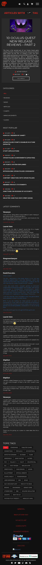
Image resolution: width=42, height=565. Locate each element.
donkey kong (28, 487)
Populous (19, 451)
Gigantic (7, 494)
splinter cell (31, 462)
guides (6, 120)
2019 (19, 480)
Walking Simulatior (28, 491)
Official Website (21, 473)
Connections (8, 451)
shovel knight (9, 476)
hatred (29, 458)
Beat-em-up (17, 494)
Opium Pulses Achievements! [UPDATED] (19, 158)
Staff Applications (11, 151)
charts (6, 111)
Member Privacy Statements (15, 184)
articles (7, 106)
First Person (14, 465)
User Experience (9, 480)
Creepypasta (8, 469)
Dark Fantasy (19, 458)
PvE (5, 462)
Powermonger (22, 476)
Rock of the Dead (26, 484)
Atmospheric (8, 491)
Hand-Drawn (20, 469)
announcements (10, 115)
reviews (7, 98)
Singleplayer (26, 465)
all (5, 93)
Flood (31, 454)
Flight (22, 462)
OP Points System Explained (14, 164)
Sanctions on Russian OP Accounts (17, 191)
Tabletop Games (26, 447)
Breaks (6, 487)
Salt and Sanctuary (10, 484)
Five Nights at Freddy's (11, 498)
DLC (5, 465)
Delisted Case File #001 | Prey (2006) (18, 198)
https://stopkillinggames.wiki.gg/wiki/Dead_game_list (19, 310)
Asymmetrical (30, 451)
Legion (30, 469)
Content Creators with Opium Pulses (19, 178)
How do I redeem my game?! (14, 135)
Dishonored (16, 487)
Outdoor (23, 454)
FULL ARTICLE (21, 78)
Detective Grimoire (10, 454)
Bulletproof (8, 473)
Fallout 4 (13, 462)
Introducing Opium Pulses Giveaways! (18, 171)
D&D (17, 491)
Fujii (28, 13)
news (6, 102)
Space (26, 480)
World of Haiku (28, 498)
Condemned (14, 447)
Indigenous (8, 458)
